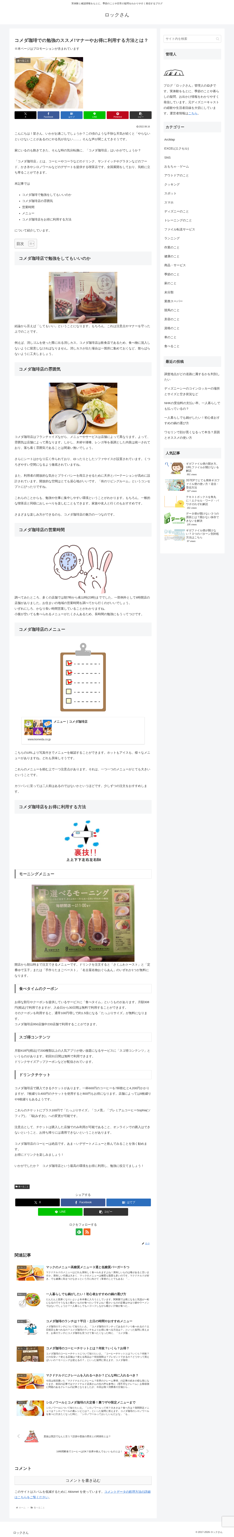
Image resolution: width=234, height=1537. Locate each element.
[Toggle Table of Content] (29, 244)
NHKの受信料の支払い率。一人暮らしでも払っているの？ (192, 405)
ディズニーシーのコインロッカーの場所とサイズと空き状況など (192, 391)
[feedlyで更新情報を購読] (79, 1231)
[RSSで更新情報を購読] (87, 1231)
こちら (193, 113)
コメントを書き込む (83, 1480)
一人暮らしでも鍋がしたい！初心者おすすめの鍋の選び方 (192, 420)
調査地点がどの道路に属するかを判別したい (192, 376)
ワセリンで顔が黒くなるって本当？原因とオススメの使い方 (192, 434)
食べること (23, 1186)
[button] (141, 115)
